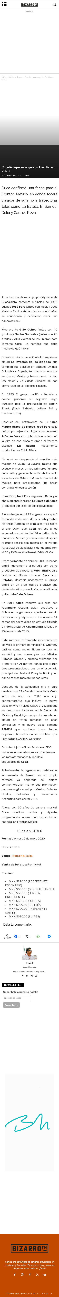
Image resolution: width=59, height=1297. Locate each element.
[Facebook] (23, 976)
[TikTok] (30, 1275)
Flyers (19, 77)
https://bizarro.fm (29, 967)
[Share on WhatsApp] (40, 936)
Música (11, 77)
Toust (8, 175)
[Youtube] (44, 1275)
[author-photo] (29, 952)
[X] (36, 976)
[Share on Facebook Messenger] (51, 936)
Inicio (4, 77)
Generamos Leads (29, 1293)
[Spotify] (32, 976)
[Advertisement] (29, 43)
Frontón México (22, 855)
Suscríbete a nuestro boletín (20, 992)
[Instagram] (27, 976)
